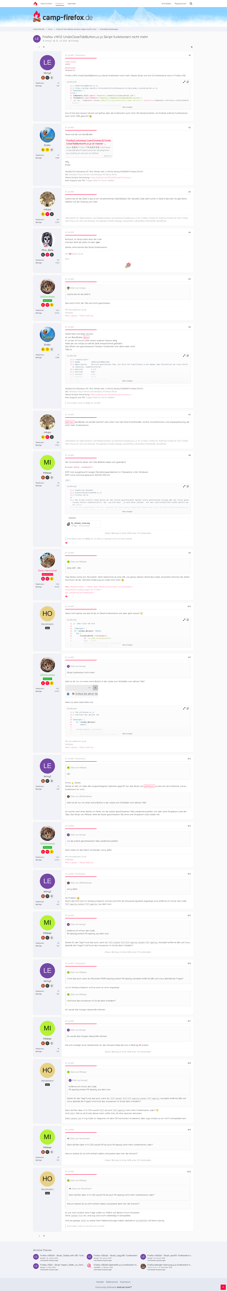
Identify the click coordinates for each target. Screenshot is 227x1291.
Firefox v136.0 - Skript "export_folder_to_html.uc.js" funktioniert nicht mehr (75, 1265)
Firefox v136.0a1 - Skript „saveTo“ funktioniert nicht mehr (173, 1255)
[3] (68, 90)
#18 (189, 1063)
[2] (68, 88)
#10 (189, 606)
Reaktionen (40, 83)
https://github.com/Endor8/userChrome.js (110, 177)
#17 (189, 1021)
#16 (189, 963)
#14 (189, 874)
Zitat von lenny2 (78, 666)
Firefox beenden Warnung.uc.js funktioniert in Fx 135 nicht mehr (177, 1265)
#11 (189, 657)
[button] (184, 81)
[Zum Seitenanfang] (223, 1287)
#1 (190, 55)
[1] (68, 86)
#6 (189, 327)
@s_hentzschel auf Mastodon (79, 592)
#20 (189, 1171)
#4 (189, 232)
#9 (189, 553)
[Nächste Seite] (43, 47)
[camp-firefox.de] (113, 16)
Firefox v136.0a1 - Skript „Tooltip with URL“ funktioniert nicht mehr (70, 1255)
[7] (68, 100)
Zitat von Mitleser (78, 561)
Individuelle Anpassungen (49, 1260)
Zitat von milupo (78, 288)
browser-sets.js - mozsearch (78, 467)
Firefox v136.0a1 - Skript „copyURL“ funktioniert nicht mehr (121, 1255)
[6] (68, 98)
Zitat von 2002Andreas (81, 796)
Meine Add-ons (86, 315)
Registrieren (180, 3)
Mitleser (87, 539)
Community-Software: (113, 1287)
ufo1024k (97, 1267)
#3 (189, 192)
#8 (189, 455)
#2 (189, 127)
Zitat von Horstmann (80, 1138)
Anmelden (166, 3)
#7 (189, 414)
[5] (68, 95)
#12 (189, 758)
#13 (189, 826)
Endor (88, 403)
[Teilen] (191, 47)
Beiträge (39, 86)
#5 (189, 279)
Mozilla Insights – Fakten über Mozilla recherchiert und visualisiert (98, 586)
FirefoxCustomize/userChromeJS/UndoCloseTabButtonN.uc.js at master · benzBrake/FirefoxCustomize (88, 142)
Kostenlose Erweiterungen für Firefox (82, 589)
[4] (68, 93)
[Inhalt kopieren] (188, 81)
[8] (68, 641)
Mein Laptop (71, 315)
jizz (87, 337)
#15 (189, 915)
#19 (189, 1129)
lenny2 (48, 40)
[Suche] (191, 3)
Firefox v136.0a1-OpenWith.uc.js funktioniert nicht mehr (119, 1265)
